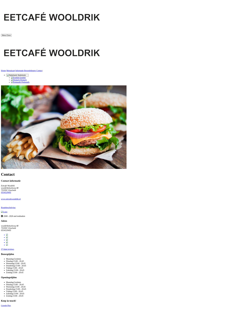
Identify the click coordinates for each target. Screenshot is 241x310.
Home (3, 71)
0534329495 (6, 192)
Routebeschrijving (8, 207)
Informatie (19, 71)
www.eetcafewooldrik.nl (11, 199)
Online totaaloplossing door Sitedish (15, 308)
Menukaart (10, 71)
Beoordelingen (30, 71)
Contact (39, 71)
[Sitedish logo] (4, 212)
